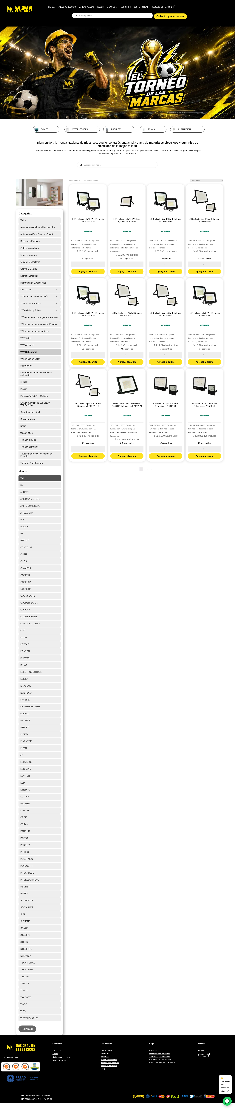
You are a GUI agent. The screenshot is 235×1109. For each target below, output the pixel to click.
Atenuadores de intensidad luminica (37, 227)
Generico (24, 713)
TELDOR (24, 976)
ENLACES (111, 7)
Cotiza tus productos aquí (170, 16)
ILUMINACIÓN (184, 129)
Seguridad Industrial (30, 412)
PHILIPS (24, 852)
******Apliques (27, 345)
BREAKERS (116, 129)
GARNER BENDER (30, 707)
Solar (23, 426)
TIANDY (24, 990)
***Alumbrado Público (30, 303)
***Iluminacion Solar (30, 359)
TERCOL (24, 983)
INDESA (24, 734)
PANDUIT (25, 831)
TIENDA (51, 7)
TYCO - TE (25, 997)
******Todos (25, 338)
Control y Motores (28, 269)
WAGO (23, 1004)
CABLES (44, 129)
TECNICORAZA (28, 963)
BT (21, 533)
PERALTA (25, 845)
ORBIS (23, 817)
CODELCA (25, 582)
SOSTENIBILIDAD (141, 7)
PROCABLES (27, 873)
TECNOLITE (26, 970)
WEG (23, 1011)
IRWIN (23, 748)
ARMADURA (26, 513)
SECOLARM (26, 907)
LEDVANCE (26, 762)
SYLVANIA (25, 956)
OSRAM (24, 824)
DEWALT (24, 644)
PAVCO (24, 838)
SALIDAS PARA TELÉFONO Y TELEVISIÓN (35, 404)
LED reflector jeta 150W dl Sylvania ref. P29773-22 (204, 220)
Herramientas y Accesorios (33, 283)
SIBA (22, 914)
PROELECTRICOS (29, 880)
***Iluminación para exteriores (34, 331)
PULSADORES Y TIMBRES (34, 396)
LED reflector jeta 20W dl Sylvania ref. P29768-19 (127, 314)
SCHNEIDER (27, 900)
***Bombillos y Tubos (30, 310)
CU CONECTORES (30, 623)
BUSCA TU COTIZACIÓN (161, 7)
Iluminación (26, 289)
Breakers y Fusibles (30, 241)
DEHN (23, 637)
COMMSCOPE (27, 596)
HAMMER (25, 720)
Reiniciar (27, 1028)
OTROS (24, 382)
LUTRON (25, 797)
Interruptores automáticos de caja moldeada (36, 374)
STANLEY (25, 935)
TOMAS (151, 129)
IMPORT (24, 727)
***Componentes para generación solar (39, 317)
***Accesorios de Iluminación (34, 296)
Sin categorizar (27, 419)
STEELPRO (26, 949)
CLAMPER (25, 568)
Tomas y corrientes (29, 447)
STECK (24, 942)
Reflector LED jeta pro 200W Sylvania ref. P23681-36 (165, 404)
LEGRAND (25, 769)
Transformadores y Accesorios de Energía (36, 455)
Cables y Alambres (29, 248)
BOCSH (24, 526)
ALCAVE (24, 492)
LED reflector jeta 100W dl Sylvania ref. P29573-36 (88, 220)
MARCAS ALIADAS (86, 7)
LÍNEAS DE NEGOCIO (67, 7)
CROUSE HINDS (28, 616)
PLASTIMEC (26, 859)
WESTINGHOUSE (29, 1018)
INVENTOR (26, 741)
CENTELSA (26, 547)
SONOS (24, 928)
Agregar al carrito (88, 271)
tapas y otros (26, 433)
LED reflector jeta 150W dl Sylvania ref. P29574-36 (165, 220)
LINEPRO (25, 790)
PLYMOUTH (26, 866)
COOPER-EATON (29, 603)
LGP (22, 783)
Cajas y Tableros (28, 255)
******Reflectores (28, 352)
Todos (23, 220)
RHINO (23, 893)
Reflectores (86, 248)
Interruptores (26, 366)
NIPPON (24, 810)
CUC (22, 630)
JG (21, 755)
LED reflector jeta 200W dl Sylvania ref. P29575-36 (88, 314)
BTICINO (24, 540)
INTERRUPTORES (80, 129)
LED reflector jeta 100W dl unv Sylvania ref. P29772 (126, 220)
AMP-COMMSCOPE (30, 506)
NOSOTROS (126, 7)
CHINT (23, 554)
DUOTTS (25, 658)
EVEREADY (26, 693)
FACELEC (25, 700)
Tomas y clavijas (28, 440)
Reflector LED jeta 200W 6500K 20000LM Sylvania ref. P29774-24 (127, 404)
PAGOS (100, 7)
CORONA (25, 610)
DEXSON (25, 651)
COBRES (25, 575)
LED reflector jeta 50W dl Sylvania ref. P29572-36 (204, 314)
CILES (23, 561)
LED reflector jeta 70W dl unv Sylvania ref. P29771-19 (88, 404)
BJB (22, 520)
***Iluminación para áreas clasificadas (38, 324)
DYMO (23, 665)
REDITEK (25, 887)
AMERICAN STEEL (30, 499)
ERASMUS (25, 686)
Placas (23, 389)
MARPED (25, 803)
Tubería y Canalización (31, 463)
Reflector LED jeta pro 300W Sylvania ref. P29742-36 (204, 404)
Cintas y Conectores (30, 262)
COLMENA (25, 589)
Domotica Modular (29, 276)
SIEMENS (25, 921)
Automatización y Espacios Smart (36, 234)
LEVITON (25, 776)
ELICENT (25, 679)
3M (21, 485)
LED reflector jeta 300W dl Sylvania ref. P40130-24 (165, 314)
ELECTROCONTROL (31, 672)
